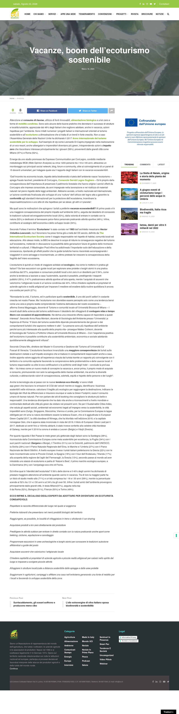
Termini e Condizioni (129, 641)
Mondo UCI (87, 641)
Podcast (86, 660)
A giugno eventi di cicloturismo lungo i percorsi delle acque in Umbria (152, 194)
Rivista (134, 14)
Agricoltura (69, 637)
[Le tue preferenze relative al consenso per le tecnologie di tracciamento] (176, 535)
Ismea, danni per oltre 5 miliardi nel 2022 (153, 226)
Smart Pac (104, 644)
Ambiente (20, 98)
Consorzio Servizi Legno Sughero (76, 180)
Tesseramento (87, 14)
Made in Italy (88, 637)
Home (27, 14)
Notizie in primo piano (88, 651)
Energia (68, 656)
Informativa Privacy (129, 637)
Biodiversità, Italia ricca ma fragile (153, 211)
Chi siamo (38, 14)
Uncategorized (107, 655)
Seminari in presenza (105, 638)
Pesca (85, 656)
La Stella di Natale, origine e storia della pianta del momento (154, 176)
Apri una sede (68, 14)
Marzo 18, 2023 (88, 68)
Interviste (68, 665)
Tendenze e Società (105, 649)
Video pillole (106, 659)
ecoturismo (32, 134)
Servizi (52, 14)
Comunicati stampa (69, 651)
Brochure (147, 14)
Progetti (121, 14)
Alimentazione (71, 641)
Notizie (160, 14)
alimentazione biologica (83, 120)
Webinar (104, 663)
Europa (67, 660)
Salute (85, 665)
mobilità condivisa (28, 123)
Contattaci (164, 3)
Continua (14, 668)
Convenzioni (105, 14)
